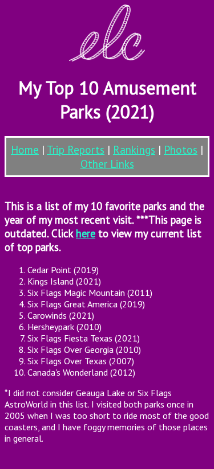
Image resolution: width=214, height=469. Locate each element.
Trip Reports (75, 149)
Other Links (107, 164)
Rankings (134, 149)
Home (25, 149)
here (85, 233)
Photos (180, 149)
